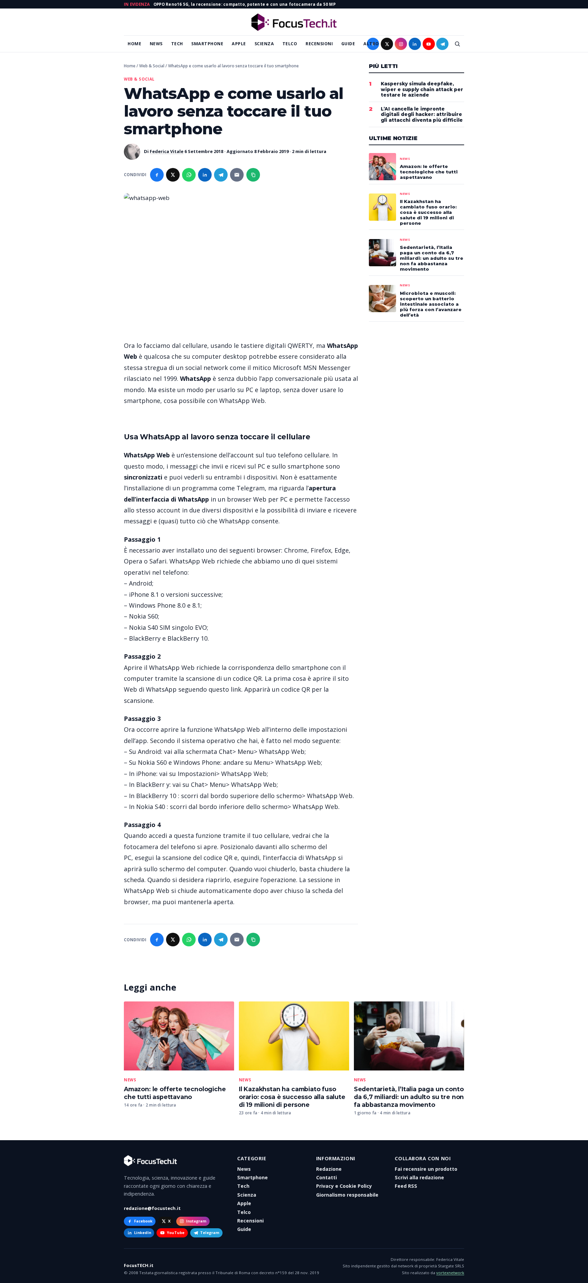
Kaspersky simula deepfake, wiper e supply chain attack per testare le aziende (422, 89)
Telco (289, 44)
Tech (177, 44)
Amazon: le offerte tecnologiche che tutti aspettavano (175, 1092)
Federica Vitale (166, 151)
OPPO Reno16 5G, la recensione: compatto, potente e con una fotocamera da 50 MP (244, 4)
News (156, 44)
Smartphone (207, 44)
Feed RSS (406, 1186)
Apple (239, 44)
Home (134, 44)
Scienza (264, 44)
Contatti (326, 1177)
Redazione (329, 1169)
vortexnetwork (450, 1272)
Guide (348, 44)
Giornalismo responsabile (347, 1195)
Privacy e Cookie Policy (344, 1186)
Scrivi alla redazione (419, 1177)
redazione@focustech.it (152, 1208)
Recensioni (319, 44)
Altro (371, 44)
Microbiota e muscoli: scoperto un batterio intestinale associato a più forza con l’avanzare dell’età (430, 304)
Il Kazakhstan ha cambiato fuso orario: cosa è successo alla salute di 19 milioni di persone (292, 1096)
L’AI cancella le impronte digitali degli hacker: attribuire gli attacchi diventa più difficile (422, 114)
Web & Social (151, 66)
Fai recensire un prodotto (426, 1169)
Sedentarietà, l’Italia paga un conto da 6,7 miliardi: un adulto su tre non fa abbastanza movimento (409, 1096)
